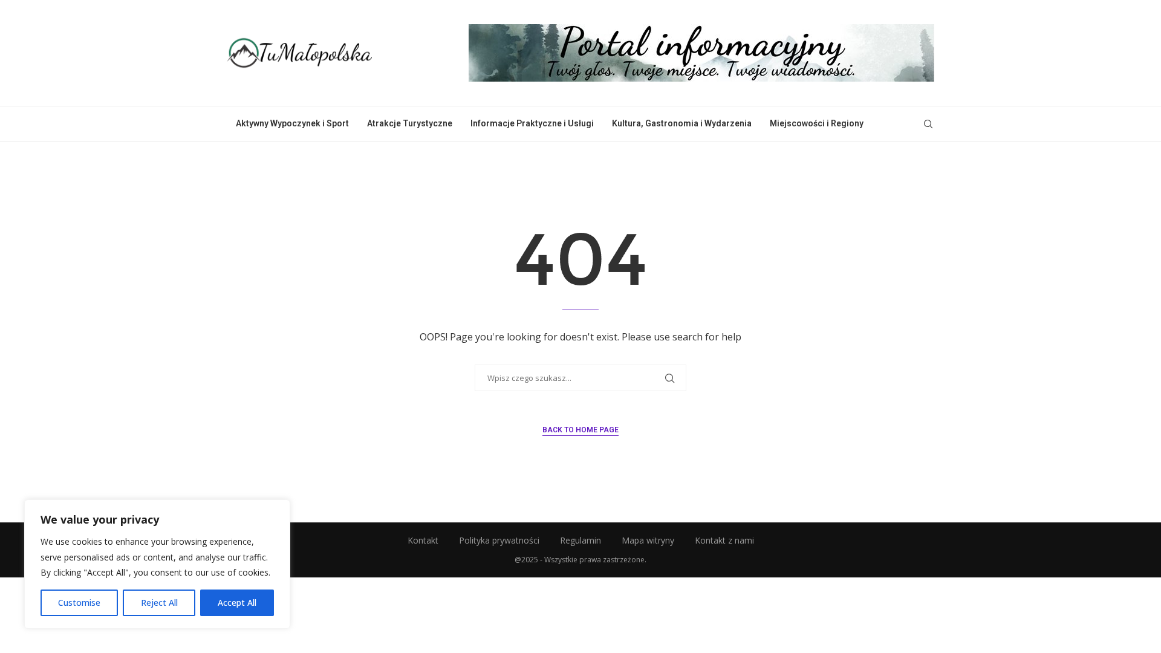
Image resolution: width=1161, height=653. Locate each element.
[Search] (928, 123)
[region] (157, 564)
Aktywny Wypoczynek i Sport (292, 123)
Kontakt (423, 540)
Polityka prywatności (499, 540)
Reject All (159, 602)
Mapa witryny (648, 540)
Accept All (237, 602)
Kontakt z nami (724, 540)
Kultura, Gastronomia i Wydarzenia (682, 123)
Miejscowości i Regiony (816, 123)
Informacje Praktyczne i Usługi (532, 123)
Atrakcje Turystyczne (409, 123)
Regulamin (580, 540)
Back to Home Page (580, 430)
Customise (79, 602)
